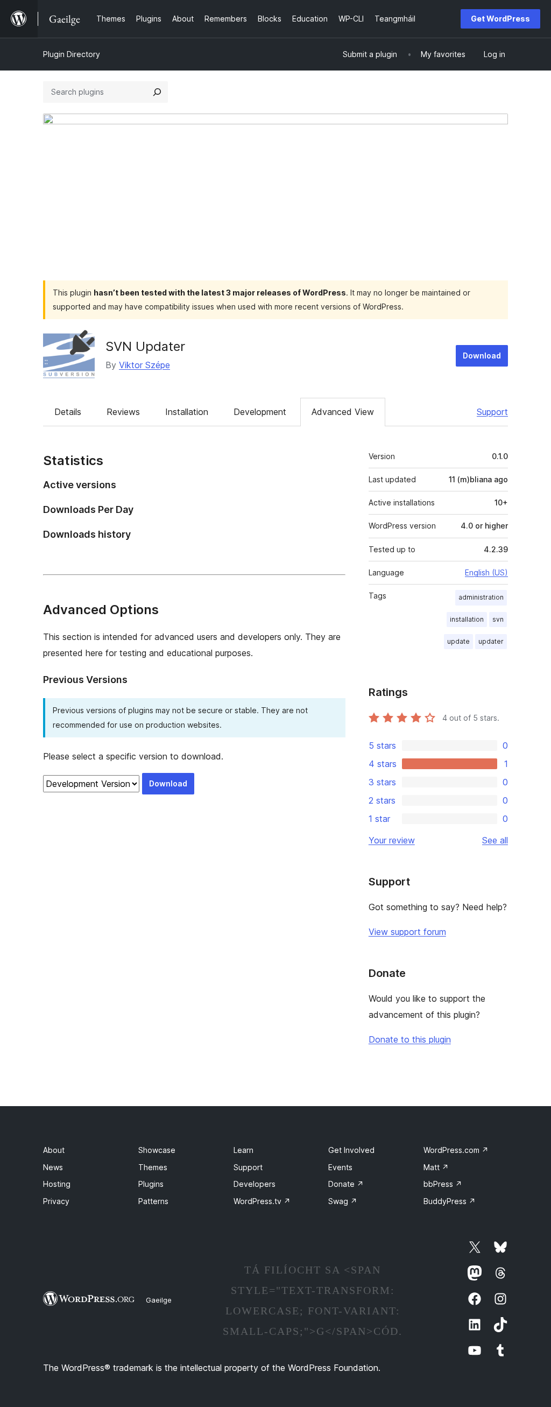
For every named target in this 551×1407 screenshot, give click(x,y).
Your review (392, 840)
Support (492, 411)
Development (260, 411)
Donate (346, 1183)
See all (495, 840)
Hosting (56, 1183)
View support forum (407, 931)
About (54, 1150)
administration (481, 597)
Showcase (156, 1150)
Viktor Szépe (144, 365)
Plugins (151, 1183)
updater (491, 641)
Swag (342, 1201)
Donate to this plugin (410, 1039)
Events (340, 1167)
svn (498, 619)
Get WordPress (500, 18)
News (53, 1167)
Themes (152, 1167)
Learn (243, 1150)
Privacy (56, 1201)
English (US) (486, 572)
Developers (255, 1183)
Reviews (123, 411)
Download (482, 355)
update (458, 641)
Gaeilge (159, 1300)
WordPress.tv (262, 1201)
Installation (186, 411)
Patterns (153, 1201)
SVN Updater (145, 346)
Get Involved (351, 1150)
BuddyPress (449, 1201)
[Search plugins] (157, 92)
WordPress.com (456, 1150)
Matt (436, 1167)
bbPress (442, 1183)
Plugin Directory (71, 54)
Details (67, 411)
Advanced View (343, 411)
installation (467, 619)
